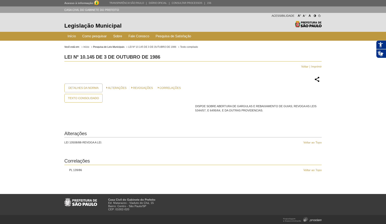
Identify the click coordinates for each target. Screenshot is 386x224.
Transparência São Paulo (126, 3)
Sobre (117, 36)
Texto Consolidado (83, 98)
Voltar (304, 66)
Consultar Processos (187, 3)
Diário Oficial (158, 3)
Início (72, 36)
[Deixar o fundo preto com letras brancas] (314, 15)
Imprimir (316, 66)
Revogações (143, 87)
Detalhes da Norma (83, 87)
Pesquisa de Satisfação (173, 36)
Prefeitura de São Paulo (308, 26)
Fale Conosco (138, 36)
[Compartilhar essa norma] (317, 81)
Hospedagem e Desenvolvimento (302, 219)
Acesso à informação (78, 3)
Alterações (117, 87)
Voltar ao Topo (312, 142)
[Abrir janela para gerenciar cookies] (319, 15)
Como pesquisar (94, 36)
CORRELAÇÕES (170, 87)
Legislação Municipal (93, 26)
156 (209, 3)
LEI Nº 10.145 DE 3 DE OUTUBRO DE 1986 (152, 47)
